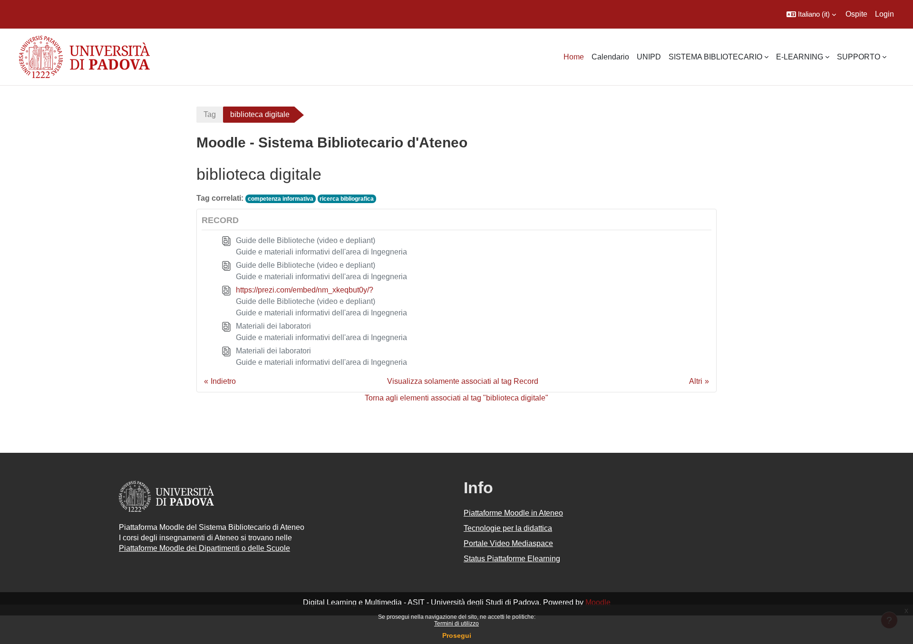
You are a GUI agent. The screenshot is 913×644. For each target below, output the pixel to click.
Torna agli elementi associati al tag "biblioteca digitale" (456, 398)
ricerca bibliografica (347, 198)
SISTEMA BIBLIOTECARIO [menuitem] (715, 57)
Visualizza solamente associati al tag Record (462, 381)
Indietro (223, 381)
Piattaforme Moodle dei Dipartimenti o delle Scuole (204, 548)
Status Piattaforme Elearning (512, 559)
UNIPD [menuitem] (649, 57)
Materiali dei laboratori (273, 326)
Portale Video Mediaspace (508, 543)
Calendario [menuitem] (610, 57)
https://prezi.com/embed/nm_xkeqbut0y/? (304, 290)
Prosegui (456, 635)
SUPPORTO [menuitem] (858, 57)
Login (884, 14)
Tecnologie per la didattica (508, 528)
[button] (811, 14)
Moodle (598, 602)
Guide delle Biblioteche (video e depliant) (305, 240)
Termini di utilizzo (456, 623)
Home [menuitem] (573, 57)
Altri (695, 381)
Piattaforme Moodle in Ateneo (513, 513)
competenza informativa (280, 198)
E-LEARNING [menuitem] (799, 57)
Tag (210, 114)
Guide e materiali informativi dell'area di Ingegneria (321, 252)
